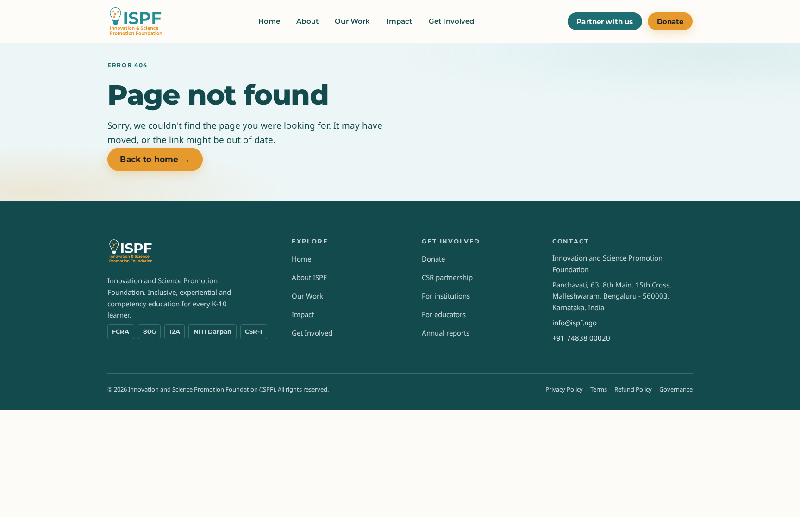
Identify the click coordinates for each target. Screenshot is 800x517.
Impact (399, 21)
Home (269, 21)
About (307, 21)
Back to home (155, 159)
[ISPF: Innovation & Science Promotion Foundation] (136, 21)
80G (149, 331)
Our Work (352, 21)
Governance (676, 389)
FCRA (120, 331)
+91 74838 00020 (581, 338)
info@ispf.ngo (574, 322)
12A (174, 331)
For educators (444, 314)
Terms (598, 389)
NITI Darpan (212, 331)
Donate (670, 21)
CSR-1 (253, 331)
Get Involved (452, 21)
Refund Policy (633, 389)
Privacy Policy (564, 389)
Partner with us (604, 21)
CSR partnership (447, 277)
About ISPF (309, 277)
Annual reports (445, 332)
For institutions (446, 295)
